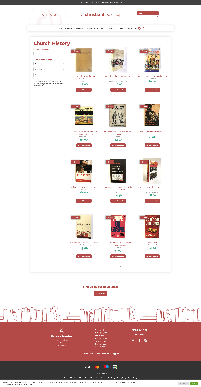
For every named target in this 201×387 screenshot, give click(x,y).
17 (125, 267)
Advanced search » (153, 17)
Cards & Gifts (112, 28)
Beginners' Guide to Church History (83, 187)
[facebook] (47, 15)
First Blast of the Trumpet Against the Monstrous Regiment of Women (118, 188)
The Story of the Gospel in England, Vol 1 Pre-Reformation (84, 77)
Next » (131, 267)
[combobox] (47, 69)
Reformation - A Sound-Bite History (84, 242)
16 (120, 267)
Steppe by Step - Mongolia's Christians (152, 76)
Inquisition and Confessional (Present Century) (118, 132)
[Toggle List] (63, 69)
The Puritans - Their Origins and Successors (152, 188)
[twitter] (43, 15)
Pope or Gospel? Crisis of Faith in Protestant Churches (118, 243)
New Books (68, 28)
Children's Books (92, 28)
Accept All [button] (194, 383)
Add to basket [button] (85, 90)
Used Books (79, 28)
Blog (121, 28)
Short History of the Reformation (152, 131)
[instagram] (51, 15)
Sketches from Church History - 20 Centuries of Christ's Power (84, 132)
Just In (103, 28)
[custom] (55, 15)
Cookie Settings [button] (184, 383)
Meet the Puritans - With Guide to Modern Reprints (118, 77)
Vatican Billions (152, 242)
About (59, 28)
